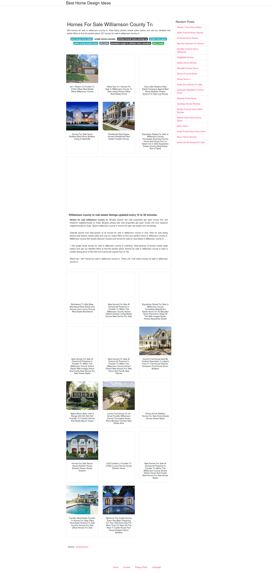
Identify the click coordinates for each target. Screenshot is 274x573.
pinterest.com (82, 546)
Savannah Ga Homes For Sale (191, 142)
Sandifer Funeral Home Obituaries (187, 50)
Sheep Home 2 (184, 79)
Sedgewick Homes (185, 57)
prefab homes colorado (105, 39)
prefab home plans (158, 39)
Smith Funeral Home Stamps (190, 32)
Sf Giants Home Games (187, 38)
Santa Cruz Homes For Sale (189, 84)
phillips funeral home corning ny (132, 39)
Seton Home (182, 126)
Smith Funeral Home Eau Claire (191, 131)
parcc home (158, 43)
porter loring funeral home (85, 43)
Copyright (156, 567)
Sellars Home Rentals (187, 62)
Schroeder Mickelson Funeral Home (190, 91)
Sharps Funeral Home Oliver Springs (190, 111)
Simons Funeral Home (187, 73)
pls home (104, 43)
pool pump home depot (81, 39)
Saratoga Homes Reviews (188, 103)
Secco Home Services (187, 136)
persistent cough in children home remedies (130, 43)
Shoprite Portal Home (186, 98)
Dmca (115, 567)
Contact (126, 567)
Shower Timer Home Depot (189, 27)
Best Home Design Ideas (88, 2)
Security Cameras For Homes (190, 43)
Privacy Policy (141, 567)
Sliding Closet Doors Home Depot (189, 119)
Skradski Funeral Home (187, 68)
